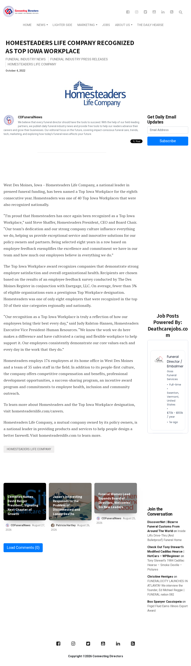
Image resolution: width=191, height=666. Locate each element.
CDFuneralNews (30, 117)
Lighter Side (62, 25)
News (41, 25)
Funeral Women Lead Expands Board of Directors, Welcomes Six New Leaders (114, 500)
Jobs (106, 25)
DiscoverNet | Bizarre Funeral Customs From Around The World (163, 526)
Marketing (86, 25)
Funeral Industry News (26, 59)
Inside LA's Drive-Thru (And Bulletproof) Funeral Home (166, 535)
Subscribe (168, 141)
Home (27, 25)
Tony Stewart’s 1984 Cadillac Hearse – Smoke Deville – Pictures (165, 565)
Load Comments (23, 547)
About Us (122, 25)
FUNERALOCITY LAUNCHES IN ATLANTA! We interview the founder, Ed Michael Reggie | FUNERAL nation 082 (167, 588)
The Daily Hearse (150, 25)
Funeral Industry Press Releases (79, 59)
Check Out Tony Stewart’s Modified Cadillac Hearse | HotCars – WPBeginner (165, 551)
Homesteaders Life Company (32, 64)
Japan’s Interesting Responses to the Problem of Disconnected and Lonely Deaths (67, 505)
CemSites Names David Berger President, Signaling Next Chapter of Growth (23, 505)
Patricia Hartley (66, 525)
